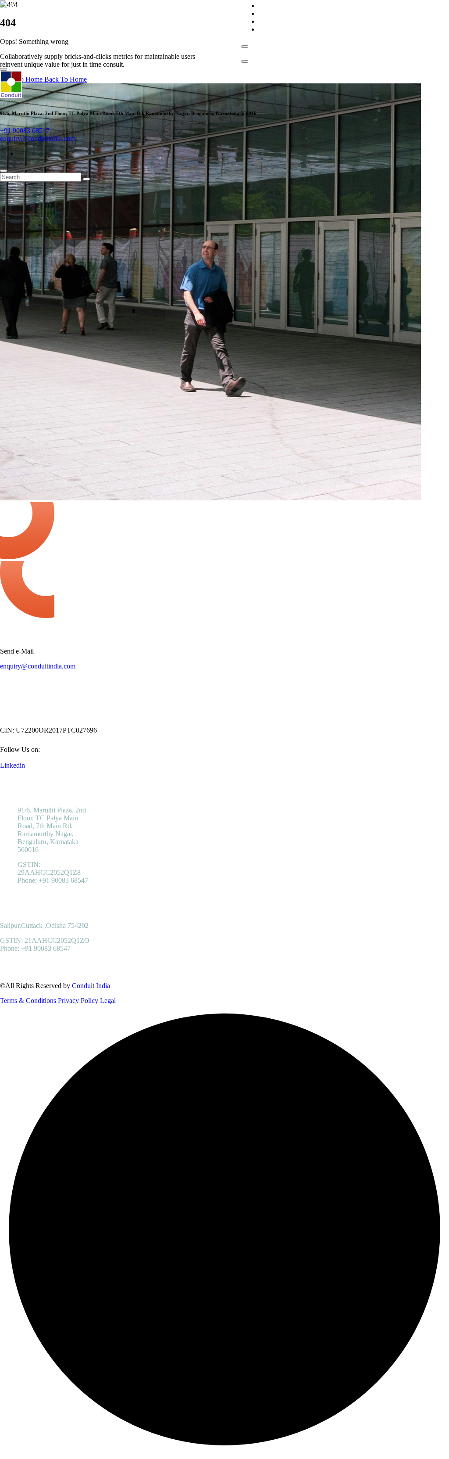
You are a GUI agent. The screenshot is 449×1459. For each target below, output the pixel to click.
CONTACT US (280, 29)
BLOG (268, 21)
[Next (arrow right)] (433, 729)
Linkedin (12, 765)
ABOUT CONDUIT (287, 5)
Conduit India (91, 985)
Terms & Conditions (28, 1000)
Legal (108, 1000)
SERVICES (275, 13)
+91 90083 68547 (25, 130)
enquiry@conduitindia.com (37, 138)
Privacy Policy (78, 1000)
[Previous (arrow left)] (15, 729)
